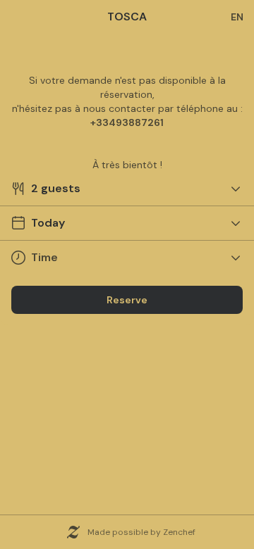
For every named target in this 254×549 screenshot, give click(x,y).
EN (237, 17)
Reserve (127, 300)
